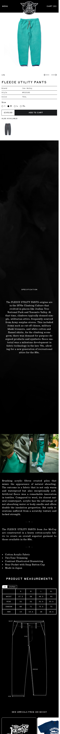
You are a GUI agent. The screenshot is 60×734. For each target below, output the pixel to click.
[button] (29, 42)
